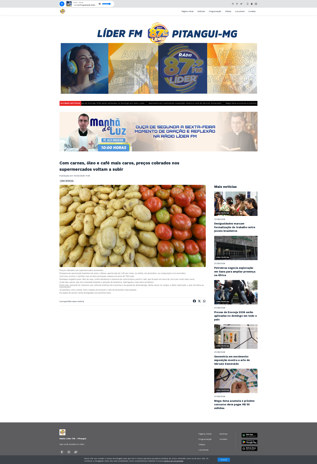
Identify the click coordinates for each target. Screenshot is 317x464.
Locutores (239, 11)
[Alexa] (256, 3)
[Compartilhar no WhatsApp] (204, 301)
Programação (215, 11)
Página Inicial (188, 11)
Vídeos (228, 11)
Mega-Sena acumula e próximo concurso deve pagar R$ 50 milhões (207, 103)
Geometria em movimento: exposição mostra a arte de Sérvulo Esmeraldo (133, 103)
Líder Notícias (66, 181)
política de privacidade (173, 461)
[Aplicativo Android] (251, 3)
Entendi (224, 460)
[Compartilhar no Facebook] (194, 301)
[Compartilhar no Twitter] (199, 301)
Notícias (201, 11)
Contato (252, 11)
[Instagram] (232, 3)
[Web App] (247, 3)
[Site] (241, 3)
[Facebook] (237, 3)
